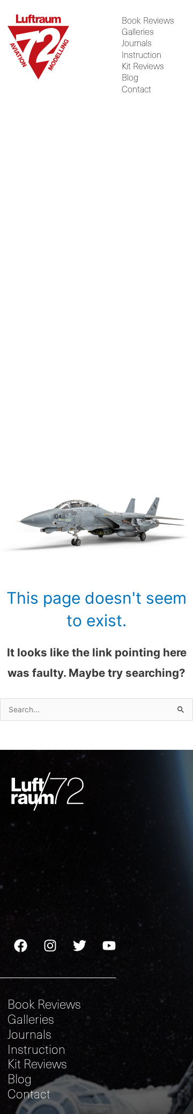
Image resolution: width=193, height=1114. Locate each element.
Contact (136, 89)
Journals (137, 43)
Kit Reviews (143, 66)
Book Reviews (148, 20)
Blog (130, 77)
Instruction (141, 54)
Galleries (138, 32)
